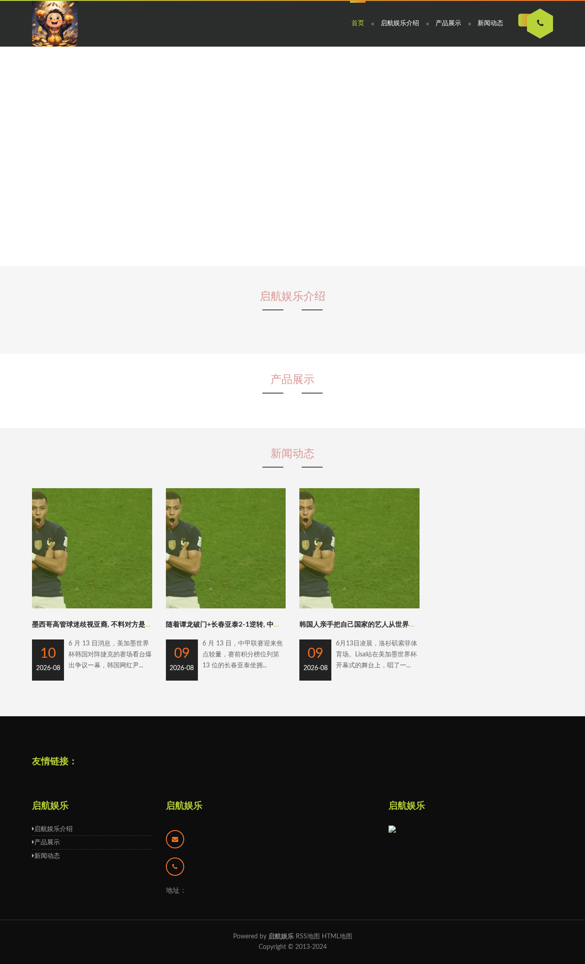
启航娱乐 (184, 805)
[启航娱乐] (55, 24)
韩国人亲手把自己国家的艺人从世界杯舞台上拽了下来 (381, 624)
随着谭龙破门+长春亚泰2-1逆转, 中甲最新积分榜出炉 (247, 624)
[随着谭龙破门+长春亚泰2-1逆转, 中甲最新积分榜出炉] (226, 606)
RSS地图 (308, 936)
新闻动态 (490, 23)
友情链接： (55, 761)
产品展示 (448, 23)
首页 (357, 23)
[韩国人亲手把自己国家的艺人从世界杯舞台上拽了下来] (359, 606)
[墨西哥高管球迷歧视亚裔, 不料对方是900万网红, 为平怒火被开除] (92, 606)
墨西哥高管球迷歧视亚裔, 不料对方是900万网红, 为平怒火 (120, 624)
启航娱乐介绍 (400, 23)
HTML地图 (337, 936)
